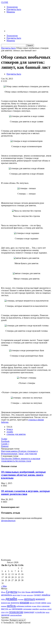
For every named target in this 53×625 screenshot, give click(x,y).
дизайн (10, 432)
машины (3, 606)
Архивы (5, 620)
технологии (16, 612)
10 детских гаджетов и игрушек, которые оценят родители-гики (25, 492)
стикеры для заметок (16, 434)
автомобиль (6, 595)
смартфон (35, 609)
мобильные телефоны (23, 606)
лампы (49, 603)
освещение (45, 606)
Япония (28, 592)
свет (10, 609)
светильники (27, 609)
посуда (4, 609)
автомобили (37, 591)
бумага (10, 429)
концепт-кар (5, 603)
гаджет (37, 595)
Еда (19, 592)
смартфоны (43, 609)
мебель (11, 605)
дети (3, 599)
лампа (43, 602)
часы (47, 612)
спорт (49, 609)
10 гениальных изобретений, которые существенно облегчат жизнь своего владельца (23, 474)
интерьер (29, 598)
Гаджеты (11, 591)
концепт (40, 599)
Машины (11, 12)
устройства (40, 612)
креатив (24, 602)
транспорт (29, 612)
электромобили (16, 615)
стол (3, 612)
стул (7, 612)
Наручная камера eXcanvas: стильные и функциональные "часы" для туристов (19, 452)
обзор (39, 606)
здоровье (21, 599)
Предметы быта (14, 9)
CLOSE (4, 2)
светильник (17, 609)
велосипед (30, 595)
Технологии (12, 7)
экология (5, 615)
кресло (32, 603)
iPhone (3, 592)
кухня (37, 602)
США (23, 592)
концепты (15, 602)
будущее (23, 595)
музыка (34, 606)
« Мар (4, 586)
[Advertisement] (23, 21)
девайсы (45, 594)
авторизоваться (8, 520)
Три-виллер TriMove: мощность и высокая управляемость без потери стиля (20, 459)
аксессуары (16, 595)
